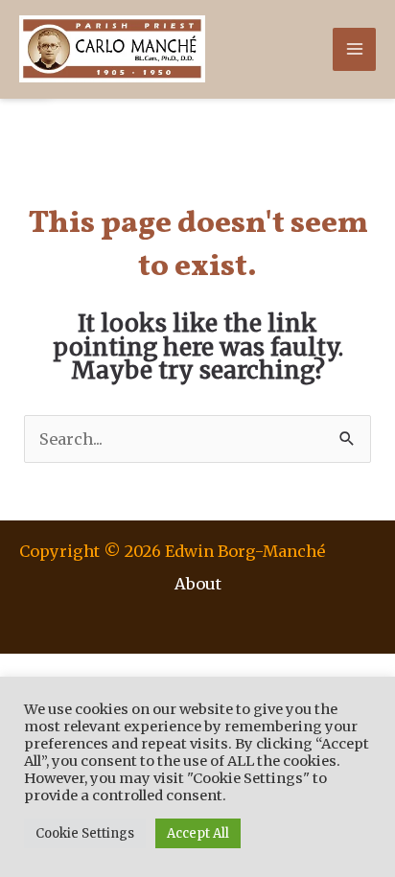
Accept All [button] (198, 833)
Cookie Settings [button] (84, 833)
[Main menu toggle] (354, 49)
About (197, 583)
